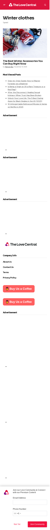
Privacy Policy (9, 277)
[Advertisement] (25, 135)
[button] (4, 4)
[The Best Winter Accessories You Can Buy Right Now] (25, 43)
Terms (6, 272)
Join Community (37, 524)
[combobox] (17, 513)
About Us (7, 262)
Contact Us (8, 267)
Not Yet (17, 524)
